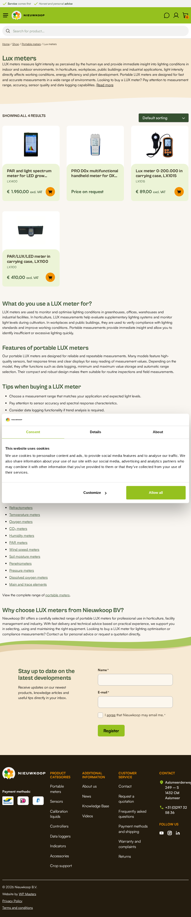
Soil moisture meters (24, 556)
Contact (125, 786)
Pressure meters (21, 570)
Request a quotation (126, 799)
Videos (87, 816)
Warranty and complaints (130, 844)
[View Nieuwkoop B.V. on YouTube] (161, 833)
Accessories (59, 856)
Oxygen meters (21, 521)
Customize (92, 493)
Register (111, 730)
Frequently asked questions (132, 814)
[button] (50, 191)
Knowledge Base (95, 806)
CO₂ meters (18, 528)
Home (6, 44)
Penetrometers (20, 563)
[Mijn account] (176, 15)
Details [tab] (95, 432)
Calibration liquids (59, 814)
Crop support (61, 865)
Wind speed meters (24, 549)
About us (89, 786)
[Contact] (167, 15)
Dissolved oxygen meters (28, 577)
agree (111, 715)
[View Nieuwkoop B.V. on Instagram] (169, 833)
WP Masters (27, 894)
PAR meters (18, 542)
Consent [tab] (33, 432)
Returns (125, 856)
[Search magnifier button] (8, 31)
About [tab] (158, 432)
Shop (15, 44)
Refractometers (21, 507)
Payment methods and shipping (133, 829)
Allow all (156, 493)
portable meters (57, 595)
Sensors (56, 801)
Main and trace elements (28, 584)
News (86, 796)
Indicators (58, 846)
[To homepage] (28, 15)
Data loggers (60, 836)
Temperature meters (24, 514)
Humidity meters (21, 535)
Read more (104, 85)
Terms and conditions (17, 908)
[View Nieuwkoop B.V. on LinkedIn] (178, 833)
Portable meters (31, 44)
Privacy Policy (12, 901)
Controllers (59, 826)
